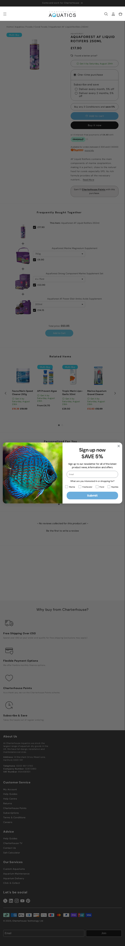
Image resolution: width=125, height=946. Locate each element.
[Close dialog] (118, 446)
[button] (106, 14)
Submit (92, 496)
